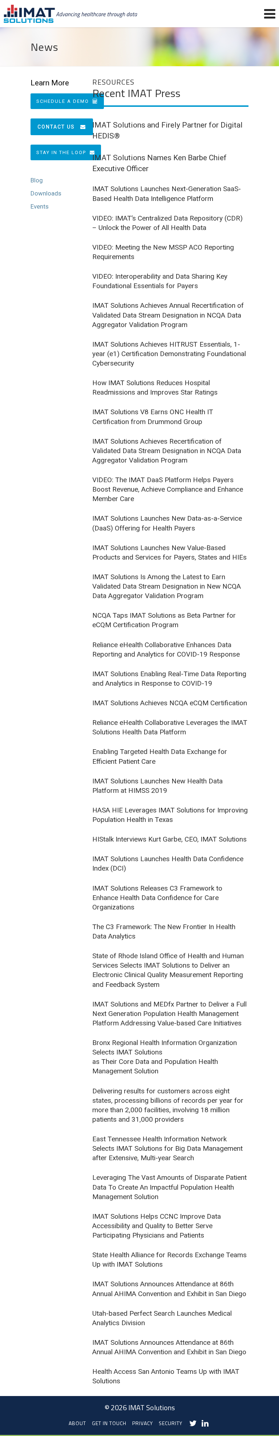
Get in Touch (109, 1423)
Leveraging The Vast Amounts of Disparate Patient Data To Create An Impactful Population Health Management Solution (169, 1187)
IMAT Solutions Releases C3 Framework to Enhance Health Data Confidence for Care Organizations (157, 897)
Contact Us (56, 127)
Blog (37, 180)
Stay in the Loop (61, 152)
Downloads (46, 193)
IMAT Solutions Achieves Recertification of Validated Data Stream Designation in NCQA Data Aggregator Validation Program (166, 450)
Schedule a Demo (62, 101)
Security (170, 1423)
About (77, 1423)
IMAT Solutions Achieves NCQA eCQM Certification (169, 703)
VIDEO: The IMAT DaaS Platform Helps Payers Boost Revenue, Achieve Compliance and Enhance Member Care (167, 489)
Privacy (142, 1423)
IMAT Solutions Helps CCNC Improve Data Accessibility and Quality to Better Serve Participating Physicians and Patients (156, 1225)
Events (40, 206)
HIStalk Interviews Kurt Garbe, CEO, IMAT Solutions (169, 839)
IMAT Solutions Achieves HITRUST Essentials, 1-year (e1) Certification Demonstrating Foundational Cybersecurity (169, 353)
